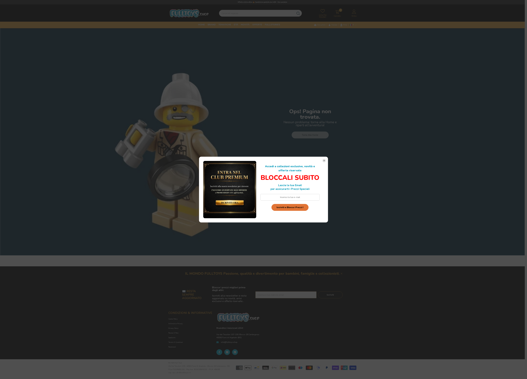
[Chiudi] (324, 160)
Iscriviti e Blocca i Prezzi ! (290, 207)
